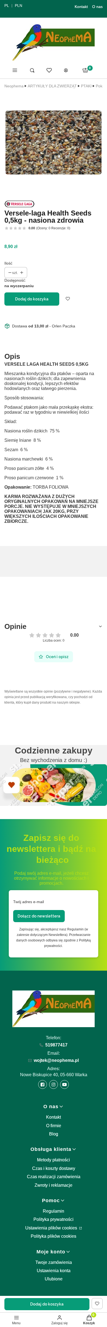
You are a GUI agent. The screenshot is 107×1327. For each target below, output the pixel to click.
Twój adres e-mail (28, 902)
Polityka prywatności (53, 1219)
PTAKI (86, 86)
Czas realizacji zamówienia (53, 1176)
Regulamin (53, 1211)
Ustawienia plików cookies (51, 1228)
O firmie (53, 1125)
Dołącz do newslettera (39, 916)
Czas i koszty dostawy (53, 1168)
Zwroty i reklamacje (53, 1185)
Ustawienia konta (54, 1270)
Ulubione (54, 1279)
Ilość (8, 263)
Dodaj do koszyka (32, 299)
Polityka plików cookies (53, 1236)
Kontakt (81, 6)
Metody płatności (53, 1160)
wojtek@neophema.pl (56, 1060)
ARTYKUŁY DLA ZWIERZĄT (52, 86)
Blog (53, 1134)
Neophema (14, 86)
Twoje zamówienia (53, 1262)
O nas (97, 6)
